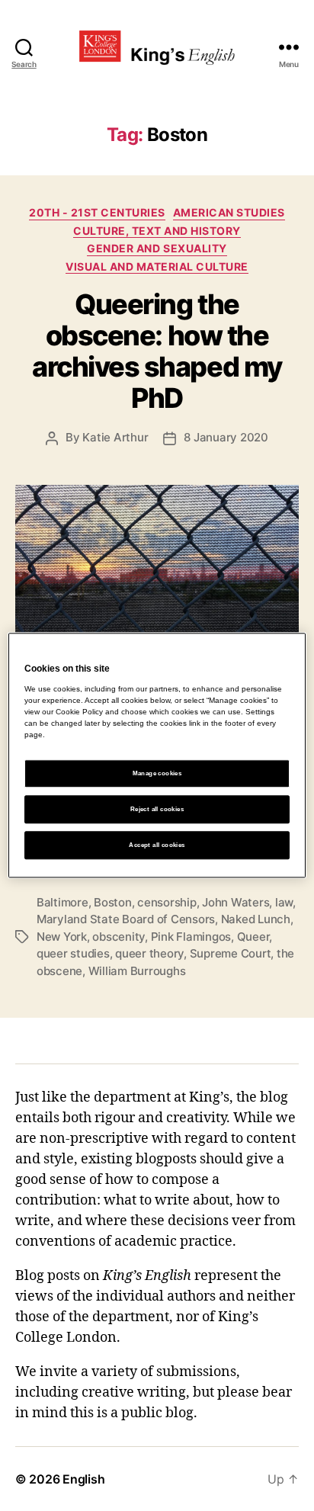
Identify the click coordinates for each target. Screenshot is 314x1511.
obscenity (118, 936)
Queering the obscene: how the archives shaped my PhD (156, 351)
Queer (253, 936)
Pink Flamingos (191, 936)
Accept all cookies (156, 845)
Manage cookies (157, 773)
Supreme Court (230, 953)
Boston (112, 902)
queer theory (149, 953)
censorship (166, 902)
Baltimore (62, 902)
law (284, 902)
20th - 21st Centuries (97, 212)
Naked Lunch (255, 919)
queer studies (73, 953)
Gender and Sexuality (156, 248)
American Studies (229, 212)
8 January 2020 (226, 437)
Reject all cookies (157, 809)
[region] (157, 755)
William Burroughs (137, 971)
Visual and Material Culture (157, 266)
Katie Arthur (115, 437)
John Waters (235, 902)
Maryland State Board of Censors (126, 919)
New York (62, 936)
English (83, 1479)
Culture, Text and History (157, 230)
